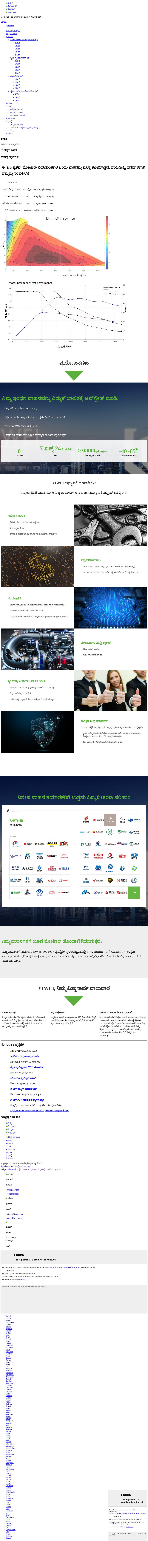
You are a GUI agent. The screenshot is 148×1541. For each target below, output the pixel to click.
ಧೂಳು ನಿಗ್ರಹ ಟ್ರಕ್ (16, 76)
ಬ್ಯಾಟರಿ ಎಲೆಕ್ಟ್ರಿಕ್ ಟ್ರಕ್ (54, 1169)
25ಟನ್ (17, 55)
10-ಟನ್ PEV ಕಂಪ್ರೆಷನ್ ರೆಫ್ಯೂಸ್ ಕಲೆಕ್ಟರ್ (27, 1100)
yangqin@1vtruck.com (14, 1218)
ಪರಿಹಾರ (8, 106)
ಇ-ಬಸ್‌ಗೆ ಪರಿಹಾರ (16, 112)
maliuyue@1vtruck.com (14, 1214)
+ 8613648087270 (12, 1190)
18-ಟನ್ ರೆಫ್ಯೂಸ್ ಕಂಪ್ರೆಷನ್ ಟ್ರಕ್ (23, 1089)
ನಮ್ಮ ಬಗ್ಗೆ (9, 1155)
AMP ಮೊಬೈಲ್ (16, 1166)
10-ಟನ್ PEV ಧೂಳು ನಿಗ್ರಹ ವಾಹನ (24, 1056)
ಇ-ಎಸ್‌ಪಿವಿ (9, 37)
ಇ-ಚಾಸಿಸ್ (9, 1140)
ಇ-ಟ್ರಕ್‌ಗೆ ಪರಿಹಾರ (16, 109)
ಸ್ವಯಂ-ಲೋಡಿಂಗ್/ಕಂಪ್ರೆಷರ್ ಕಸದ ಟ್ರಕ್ (24, 40)
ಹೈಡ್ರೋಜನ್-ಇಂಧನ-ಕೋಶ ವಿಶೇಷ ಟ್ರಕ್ (24, 91)
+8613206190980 (12, 1194)
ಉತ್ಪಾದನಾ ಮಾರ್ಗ (16, 124)
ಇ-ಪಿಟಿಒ (9, 103)
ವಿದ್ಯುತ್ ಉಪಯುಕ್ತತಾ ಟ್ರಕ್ (37, 1169)
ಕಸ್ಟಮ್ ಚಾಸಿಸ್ (22, 1169)
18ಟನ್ (17, 52)
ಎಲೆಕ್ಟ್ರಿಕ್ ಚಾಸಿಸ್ (11, 34)
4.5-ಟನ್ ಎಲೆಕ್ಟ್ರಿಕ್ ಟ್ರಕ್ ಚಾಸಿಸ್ (23, 1078)
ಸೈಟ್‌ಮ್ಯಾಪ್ (5, 1166)
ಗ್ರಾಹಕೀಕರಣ (10, 118)
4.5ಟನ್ (17, 43)
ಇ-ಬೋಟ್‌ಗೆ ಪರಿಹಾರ (17, 115)
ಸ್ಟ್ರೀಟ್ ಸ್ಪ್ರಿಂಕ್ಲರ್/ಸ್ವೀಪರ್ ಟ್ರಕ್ (20, 58)
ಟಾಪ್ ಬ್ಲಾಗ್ (27, 1166)
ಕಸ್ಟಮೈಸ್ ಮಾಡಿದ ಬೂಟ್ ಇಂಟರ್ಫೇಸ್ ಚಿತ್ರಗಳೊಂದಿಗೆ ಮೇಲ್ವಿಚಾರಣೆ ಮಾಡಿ (39, 1110)
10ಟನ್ (17, 46)
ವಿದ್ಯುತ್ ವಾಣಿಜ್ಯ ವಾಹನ (9, 1169)
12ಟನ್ (17, 49)
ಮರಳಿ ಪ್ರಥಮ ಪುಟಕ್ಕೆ (13, 31)
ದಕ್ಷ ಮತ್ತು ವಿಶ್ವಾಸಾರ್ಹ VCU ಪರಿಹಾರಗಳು (27, 1067)
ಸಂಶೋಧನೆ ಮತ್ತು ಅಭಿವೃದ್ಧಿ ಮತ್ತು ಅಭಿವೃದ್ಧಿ (24, 127)
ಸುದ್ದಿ (11, 130)
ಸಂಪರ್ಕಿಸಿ (9, 133)
